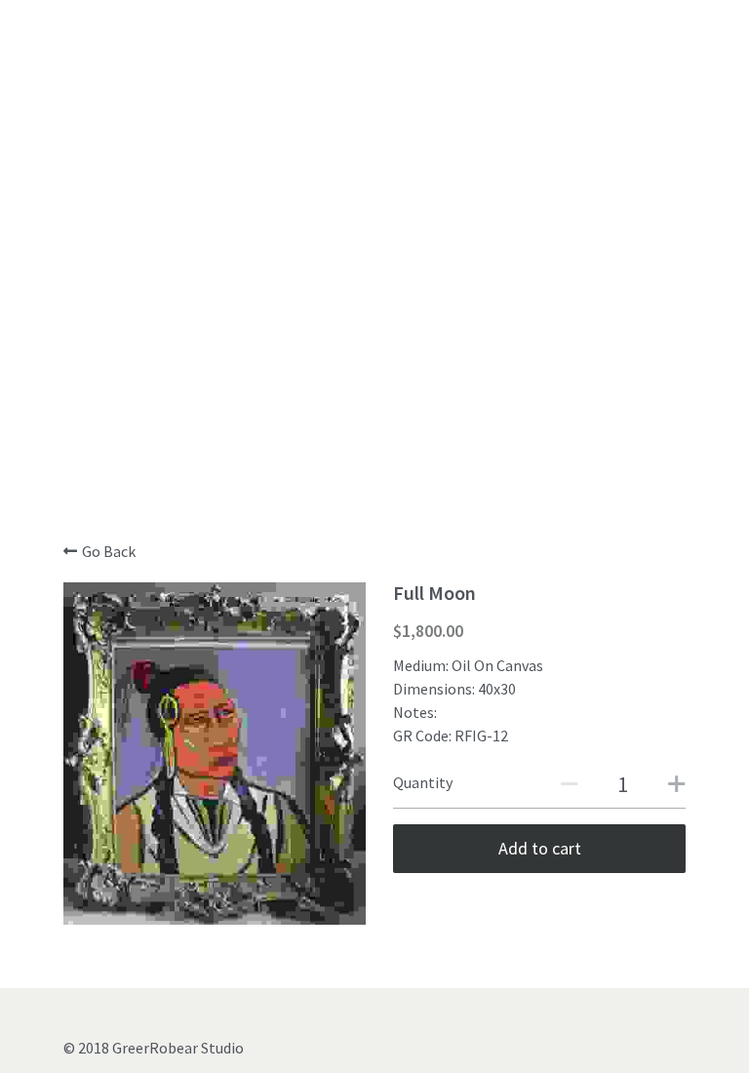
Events (379, 344)
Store (443, 344)
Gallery (236, 344)
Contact (512, 344)
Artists (309, 344)
